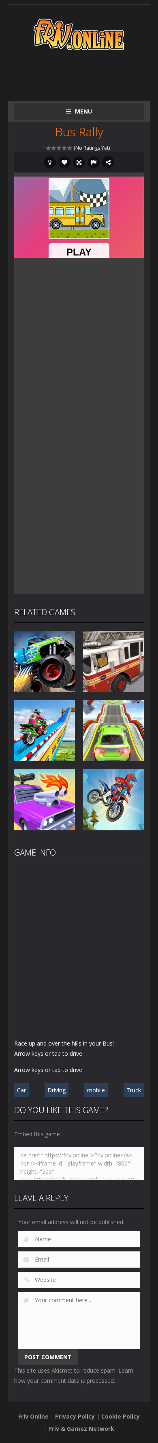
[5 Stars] (70, 148)
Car (21, 1090)
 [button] (94, 162)
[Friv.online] (79, 33)
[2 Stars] (54, 148)
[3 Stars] (59, 148)
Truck (133, 1090)
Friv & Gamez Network (81, 1428)
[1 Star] (48, 148)
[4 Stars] (64, 148)
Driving (56, 1090)
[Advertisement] (86, 74)
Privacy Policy (75, 1416)
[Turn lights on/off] (50, 162)
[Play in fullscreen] (79, 162)
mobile (96, 1090)
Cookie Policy (120, 1416)
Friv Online (33, 1416)
